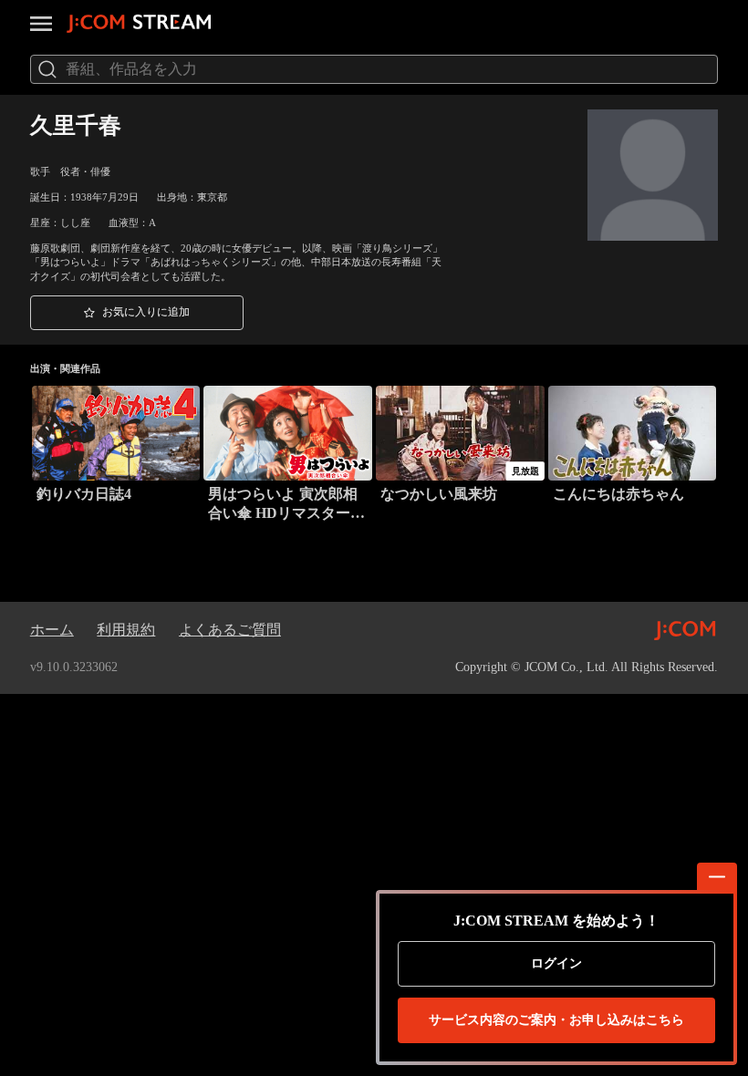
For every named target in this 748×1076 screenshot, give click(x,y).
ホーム (52, 629)
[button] (137, 312)
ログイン (556, 963)
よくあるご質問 (230, 629)
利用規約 (126, 629)
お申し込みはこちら (556, 1020)
